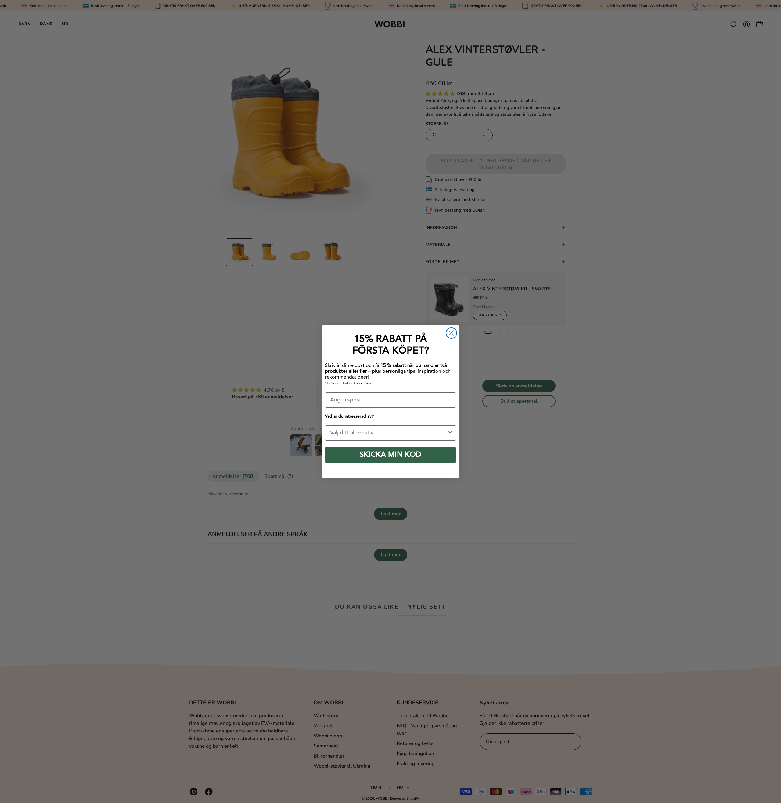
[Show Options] (450, 433)
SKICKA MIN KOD (390, 455)
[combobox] (388, 433)
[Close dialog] (451, 333)
